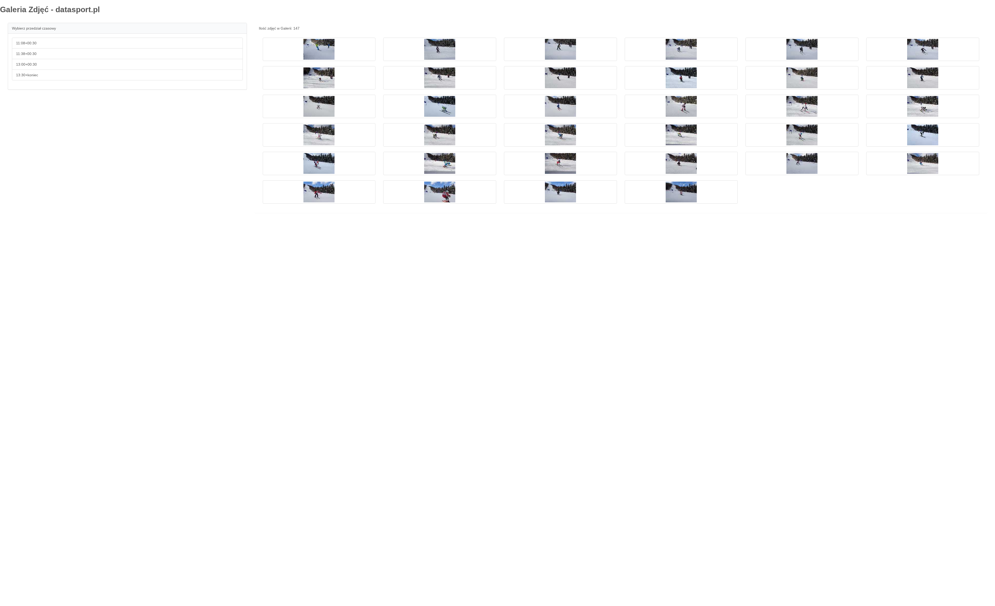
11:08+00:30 (26, 43)
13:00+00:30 (26, 64)
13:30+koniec (27, 75)
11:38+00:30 (26, 54)
